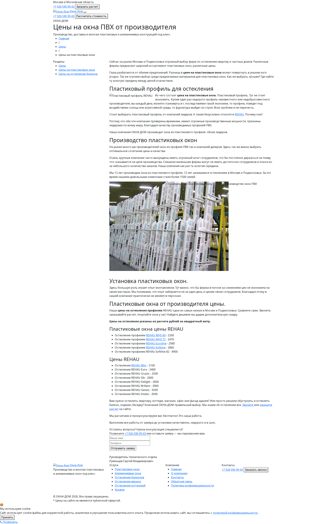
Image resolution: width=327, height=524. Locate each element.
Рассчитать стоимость (91, 16)
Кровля (119, 489)
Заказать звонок (256, 470)
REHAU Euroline (156, 343)
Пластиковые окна (127, 469)
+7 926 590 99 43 (64, 7)
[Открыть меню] (84, 12)
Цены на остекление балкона (78, 74)
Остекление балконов (129, 477)
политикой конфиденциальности (235, 513)
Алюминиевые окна (128, 473)
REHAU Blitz (138, 365)
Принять (7, 517)
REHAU (239, 114)
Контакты (177, 477)
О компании (179, 473)
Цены (62, 47)
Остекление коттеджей (130, 485)
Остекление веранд (128, 481)
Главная (64, 38)
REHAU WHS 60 (156, 335)
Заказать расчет (87, 7)
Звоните (247, 405)
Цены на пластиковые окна (77, 70)
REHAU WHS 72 (156, 339)
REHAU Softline (156, 347)
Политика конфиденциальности (192, 485)
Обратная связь (181, 481)
